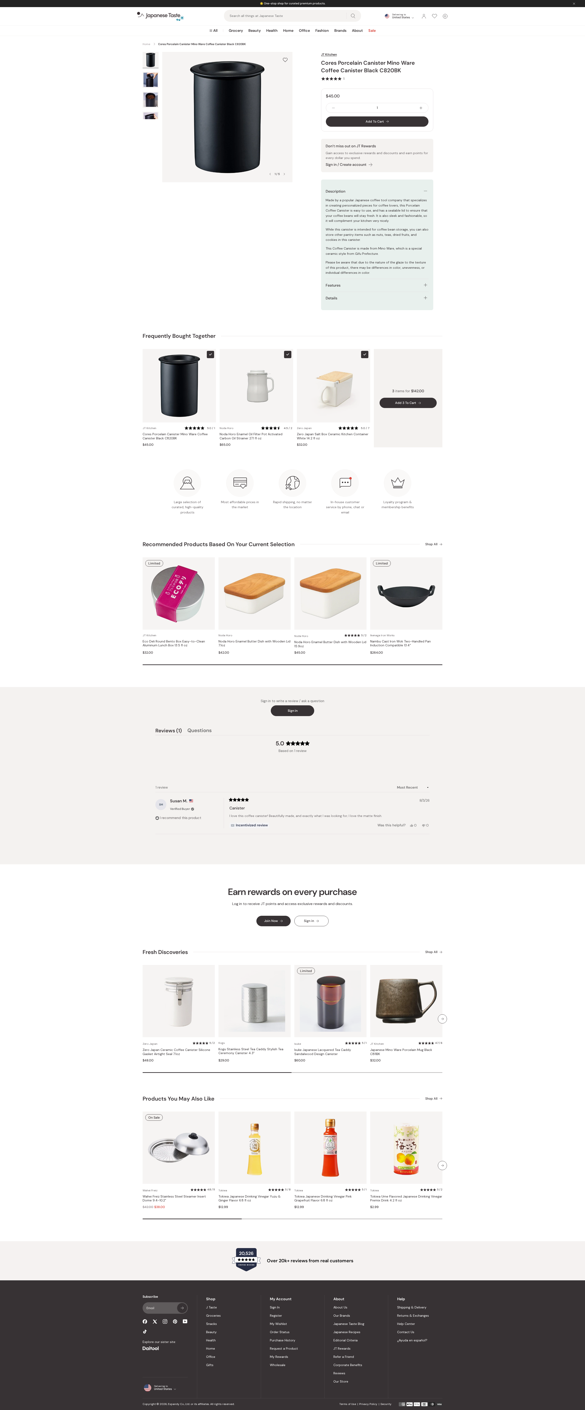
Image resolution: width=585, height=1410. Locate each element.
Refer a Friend (343, 1357)
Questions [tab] (199, 731)
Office (304, 30)
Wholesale (277, 1365)
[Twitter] (155, 1321)
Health (272, 30)
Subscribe (182, 1308)
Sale (372, 30)
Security (385, 1404)
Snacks (211, 1324)
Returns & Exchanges (413, 1315)
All (215, 30)
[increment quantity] (421, 108)
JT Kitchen (329, 54)
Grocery (236, 30)
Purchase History (282, 1340)
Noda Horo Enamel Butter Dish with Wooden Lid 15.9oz (330, 644)
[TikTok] (145, 1331)
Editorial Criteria (345, 1340)
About (357, 30)
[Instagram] (165, 1321)
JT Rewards (342, 1348)
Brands (340, 30)
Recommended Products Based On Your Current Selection (219, 544)
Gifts (209, 1365)
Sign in (293, 711)
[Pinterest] (175, 1321)
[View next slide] (284, 174)
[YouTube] (185, 1321)
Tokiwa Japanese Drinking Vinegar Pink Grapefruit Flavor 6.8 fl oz (323, 1199)
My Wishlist (278, 1324)
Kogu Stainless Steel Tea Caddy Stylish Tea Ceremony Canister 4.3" (250, 1051)
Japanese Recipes (346, 1332)
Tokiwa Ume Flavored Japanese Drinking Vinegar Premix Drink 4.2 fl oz (406, 1199)
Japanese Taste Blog (348, 1324)
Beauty (254, 30)
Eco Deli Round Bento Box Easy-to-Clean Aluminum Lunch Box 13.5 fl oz (174, 643)
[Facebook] (145, 1321)
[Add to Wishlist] (285, 60)
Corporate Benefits (347, 1365)
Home (288, 30)
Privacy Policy (368, 1404)
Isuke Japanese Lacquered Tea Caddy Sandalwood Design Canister (322, 1052)
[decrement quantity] (333, 108)
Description (335, 191)
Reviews (339, 1373)
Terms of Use (347, 1404)
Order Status (280, 1332)
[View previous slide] (270, 174)
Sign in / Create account (346, 164)
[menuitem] (213, 31)
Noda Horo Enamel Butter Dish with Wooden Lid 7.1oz (254, 643)
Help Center (406, 1324)
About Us (340, 1307)
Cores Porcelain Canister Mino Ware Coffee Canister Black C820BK (175, 436)
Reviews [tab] (168, 731)
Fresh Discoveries (165, 952)
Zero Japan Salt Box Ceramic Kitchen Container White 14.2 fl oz (332, 436)
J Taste (211, 1307)
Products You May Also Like (178, 1098)
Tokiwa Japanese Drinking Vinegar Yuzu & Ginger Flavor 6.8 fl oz (249, 1199)
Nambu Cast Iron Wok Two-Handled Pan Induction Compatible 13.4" (400, 643)
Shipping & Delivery (411, 1307)
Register (276, 1315)
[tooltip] (249, 825)
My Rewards (279, 1357)
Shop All (431, 544)
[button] (332, 78)
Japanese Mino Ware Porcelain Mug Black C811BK (401, 1052)
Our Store (340, 1381)
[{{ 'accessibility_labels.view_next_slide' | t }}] (442, 1018)
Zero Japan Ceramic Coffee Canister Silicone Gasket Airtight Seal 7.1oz (176, 1052)
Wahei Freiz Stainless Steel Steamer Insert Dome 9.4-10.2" (174, 1199)
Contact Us (405, 1332)
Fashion (322, 30)
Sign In (275, 1307)
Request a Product (284, 1348)
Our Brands (341, 1315)
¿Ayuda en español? (412, 1340)
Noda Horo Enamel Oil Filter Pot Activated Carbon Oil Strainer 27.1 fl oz (251, 436)
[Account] (424, 16)
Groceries (213, 1315)
